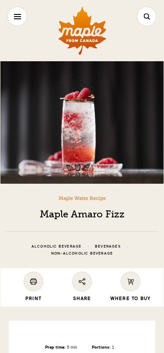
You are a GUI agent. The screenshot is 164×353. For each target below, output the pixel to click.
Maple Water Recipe (82, 198)
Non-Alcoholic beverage (82, 253)
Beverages (108, 246)
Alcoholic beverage (56, 246)
